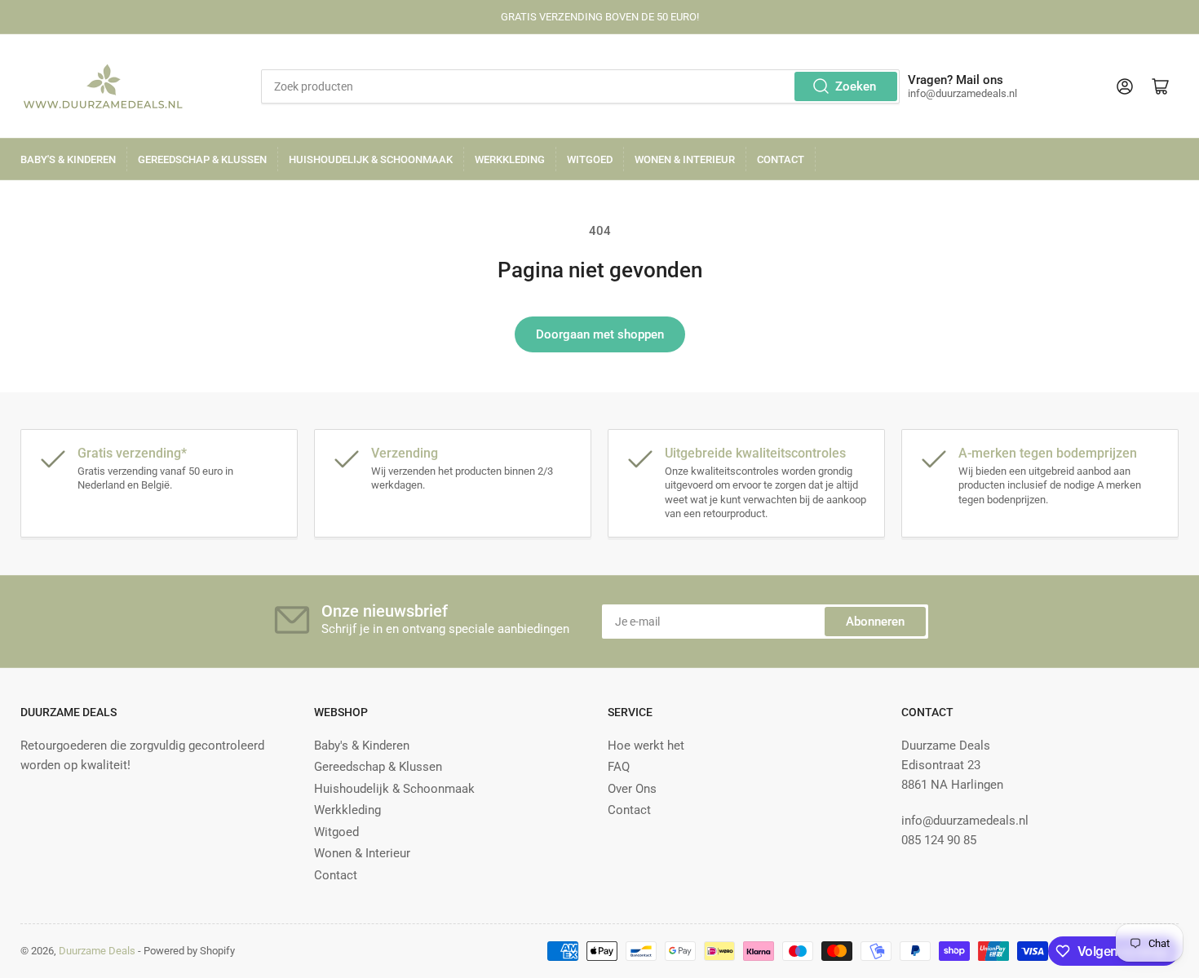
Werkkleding (510, 159)
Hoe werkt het (646, 745)
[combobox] (580, 86)
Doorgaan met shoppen (600, 334)
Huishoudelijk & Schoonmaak (371, 159)
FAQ (619, 766)
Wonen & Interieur (685, 159)
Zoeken (855, 86)
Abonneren (875, 621)
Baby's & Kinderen (68, 159)
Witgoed (590, 159)
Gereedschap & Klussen (202, 159)
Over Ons (632, 788)
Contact (780, 159)
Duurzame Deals (97, 951)
